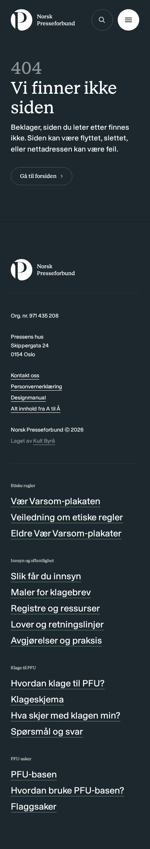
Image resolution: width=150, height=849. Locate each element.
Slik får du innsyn (46, 576)
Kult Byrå (44, 440)
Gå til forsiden (38, 176)
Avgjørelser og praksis (56, 640)
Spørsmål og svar (47, 731)
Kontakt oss (25, 375)
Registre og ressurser (55, 608)
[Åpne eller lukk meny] (128, 20)
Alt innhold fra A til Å (35, 408)
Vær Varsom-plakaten (55, 501)
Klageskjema (37, 699)
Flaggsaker (34, 806)
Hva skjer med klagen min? (65, 715)
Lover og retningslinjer (57, 624)
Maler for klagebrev (51, 592)
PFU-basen (34, 774)
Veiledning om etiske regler (67, 517)
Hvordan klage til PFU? (58, 683)
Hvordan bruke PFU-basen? (67, 790)
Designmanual (28, 397)
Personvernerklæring (36, 386)
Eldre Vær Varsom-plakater (66, 533)
